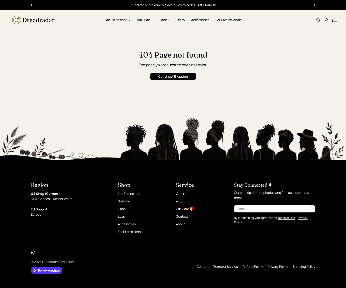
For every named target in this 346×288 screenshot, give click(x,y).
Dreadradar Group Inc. (58, 262)
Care (121, 209)
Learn (122, 216)
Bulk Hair (124, 201)
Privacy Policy (278, 266)
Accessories (127, 224)
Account (182, 201)
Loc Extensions (129, 193)
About (180, 224)
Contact (182, 216)
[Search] (318, 20)
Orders (181, 193)
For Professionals (130, 231)
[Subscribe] (312, 209)
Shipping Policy (304, 266)
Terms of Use (286, 218)
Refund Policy (253, 266)
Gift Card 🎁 (185, 209)
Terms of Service (225, 266)
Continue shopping (173, 76)
